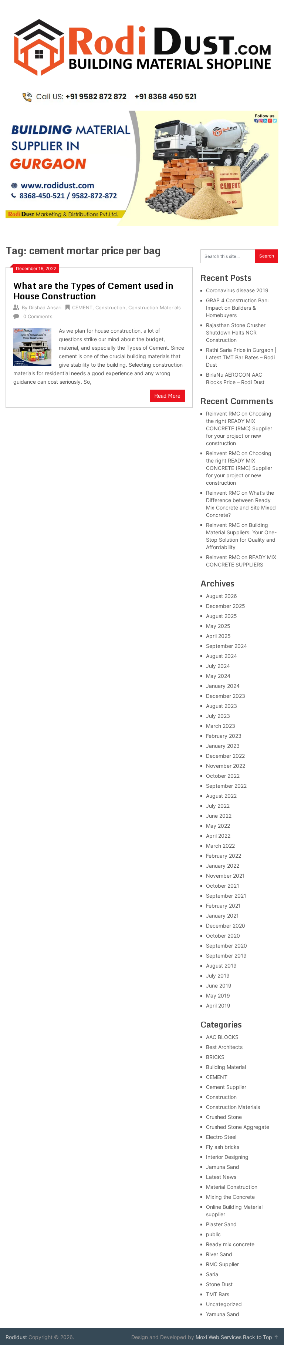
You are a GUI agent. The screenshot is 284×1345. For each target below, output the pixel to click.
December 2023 (225, 696)
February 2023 (223, 736)
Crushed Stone (224, 1117)
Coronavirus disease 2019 (237, 290)
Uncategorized (224, 1304)
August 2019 (221, 965)
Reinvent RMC (223, 413)
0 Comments (38, 316)
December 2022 (225, 756)
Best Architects (224, 1047)
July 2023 (218, 716)
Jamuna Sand (222, 1167)
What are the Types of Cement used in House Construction (93, 290)
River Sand (219, 1254)
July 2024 (218, 666)
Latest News (221, 1177)
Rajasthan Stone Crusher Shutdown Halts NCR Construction (236, 332)
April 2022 (218, 836)
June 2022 (218, 816)
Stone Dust (219, 1284)
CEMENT (82, 307)
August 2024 (221, 656)
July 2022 (218, 806)
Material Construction (231, 1187)
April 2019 (218, 1005)
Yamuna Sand (222, 1314)
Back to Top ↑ (260, 1337)
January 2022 (222, 866)
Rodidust (16, 1337)
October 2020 (223, 935)
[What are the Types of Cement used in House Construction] (32, 346)
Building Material (226, 1067)
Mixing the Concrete (230, 1197)
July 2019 (218, 975)
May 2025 (218, 626)
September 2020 (226, 945)
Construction (110, 307)
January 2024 (223, 686)
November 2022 (225, 766)
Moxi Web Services (218, 1337)
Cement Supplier (226, 1087)
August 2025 (221, 616)
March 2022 (220, 846)
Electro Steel (221, 1137)
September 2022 (226, 786)
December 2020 (225, 925)
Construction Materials (154, 307)
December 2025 (225, 606)
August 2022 (221, 796)
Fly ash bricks (222, 1147)
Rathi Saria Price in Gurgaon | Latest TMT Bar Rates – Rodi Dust (241, 357)
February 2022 (223, 856)
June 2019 (218, 985)
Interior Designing (227, 1157)
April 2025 (218, 636)
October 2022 (223, 776)
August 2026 (221, 596)
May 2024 (218, 676)
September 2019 (226, 955)
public (213, 1234)
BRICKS (215, 1057)
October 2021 (222, 885)
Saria (212, 1274)
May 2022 (218, 826)
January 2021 (222, 915)
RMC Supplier (222, 1264)
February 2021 (223, 905)
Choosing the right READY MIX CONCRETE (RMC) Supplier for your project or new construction (239, 428)
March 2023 (220, 726)
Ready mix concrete (230, 1244)
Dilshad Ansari (45, 307)
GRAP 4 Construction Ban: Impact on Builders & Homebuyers (237, 307)
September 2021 (226, 895)
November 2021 (225, 875)
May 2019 (218, 995)
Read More (167, 395)
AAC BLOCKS (222, 1037)
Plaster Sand (221, 1224)
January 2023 (223, 746)
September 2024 (226, 646)
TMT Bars (217, 1294)
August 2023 (221, 706)
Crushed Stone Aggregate (237, 1127)
